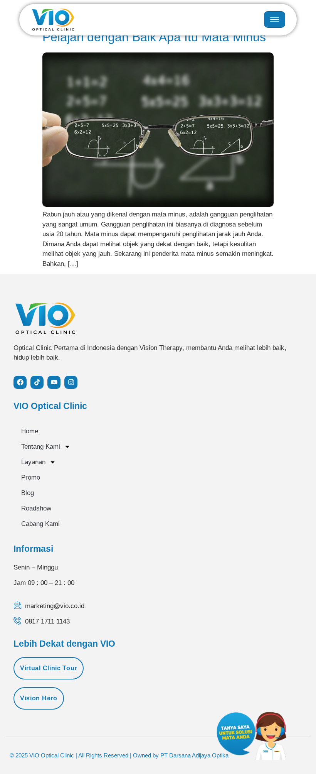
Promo (30, 477)
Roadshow (36, 508)
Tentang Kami (40, 446)
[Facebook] (20, 382)
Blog (27, 493)
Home (29, 431)
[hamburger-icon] (274, 19)
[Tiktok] (37, 382)
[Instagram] (70, 382)
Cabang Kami (40, 523)
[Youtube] (54, 382)
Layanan (33, 462)
